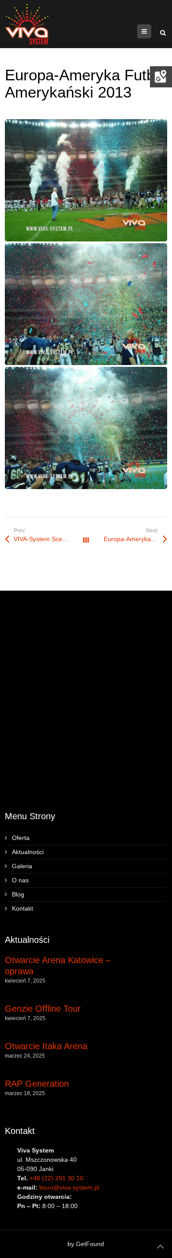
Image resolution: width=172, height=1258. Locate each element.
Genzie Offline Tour (43, 1008)
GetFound (90, 1243)
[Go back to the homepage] (27, 24)
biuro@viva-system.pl (69, 1187)
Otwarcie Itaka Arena (46, 1046)
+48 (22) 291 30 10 (56, 1178)
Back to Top (160, 1246)
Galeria (22, 866)
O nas (20, 880)
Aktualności (28, 851)
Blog (18, 894)
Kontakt (22, 908)
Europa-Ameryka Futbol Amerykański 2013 (135, 538)
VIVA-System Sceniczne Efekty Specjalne (50, 538)
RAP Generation (37, 1084)
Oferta (21, 837)
